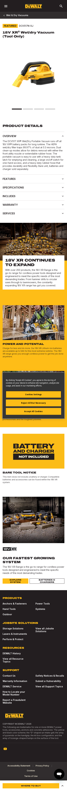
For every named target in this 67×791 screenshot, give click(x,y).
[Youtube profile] (5, 748)
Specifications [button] (13, 187)
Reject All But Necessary (33, 403)
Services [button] (9, 213)
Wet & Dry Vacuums (17, 15)
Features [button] (9, 178)
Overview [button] (9, 136)
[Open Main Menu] (6, 6)
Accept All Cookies (33, 411)
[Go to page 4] (50, 109)
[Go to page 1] (17, 109)
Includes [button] (9, 196)
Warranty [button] (10, 204)
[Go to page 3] (39, 109)
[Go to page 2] (28, 109)
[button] (62, 786)
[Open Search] (61, 6)
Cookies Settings (33, 394)
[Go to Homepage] (33, 6)
